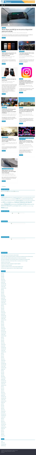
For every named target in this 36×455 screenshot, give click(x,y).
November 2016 (3, 424)
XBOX (26, 32)
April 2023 (2, 325)
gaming (24, 56)
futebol (9, 202)
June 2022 (2, 338)
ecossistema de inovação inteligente (6, 143)
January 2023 (3, 330)
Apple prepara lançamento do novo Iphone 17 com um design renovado (9, 54)
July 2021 (2, 353)
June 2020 (2, 372)
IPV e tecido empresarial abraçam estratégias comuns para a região (9, 140)
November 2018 (3, 398)
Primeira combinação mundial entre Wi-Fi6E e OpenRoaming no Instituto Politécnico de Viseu (26, 110)
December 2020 (3, 363)
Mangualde (11, 115)
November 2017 (3, 415)
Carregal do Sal (15, 197)
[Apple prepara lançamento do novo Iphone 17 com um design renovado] (9, 41)
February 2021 (3, 360)
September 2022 (3, 335)
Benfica (12, 197)
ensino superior (19, 200)
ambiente (9, 197)
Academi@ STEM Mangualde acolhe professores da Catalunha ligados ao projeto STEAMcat (9, 110)
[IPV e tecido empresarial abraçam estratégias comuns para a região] (9, 127)
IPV (16, 143)
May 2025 (2, 292)
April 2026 (2, 277)
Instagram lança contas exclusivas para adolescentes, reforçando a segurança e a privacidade (26, 82)
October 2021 (3, 350)
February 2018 (3, 411)
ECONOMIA (9, 168)
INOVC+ (14, 143)
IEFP (13, 202)
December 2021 (3, 347)
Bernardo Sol (28, 55)
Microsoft (20, 32)
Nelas (33, 204)
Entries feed (3, 442)
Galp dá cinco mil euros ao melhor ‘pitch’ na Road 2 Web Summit (26, 142)
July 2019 (2, 386)
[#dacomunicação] (2, 5)
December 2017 (3, 414)
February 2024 (3, 312)
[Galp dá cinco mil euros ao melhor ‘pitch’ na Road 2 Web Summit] (26, 127)
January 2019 (3, 395)
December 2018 (3, 396)
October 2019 (3, 383)
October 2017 (3, 417)
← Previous (3, 186)
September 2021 (3, 351)
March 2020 (3, 376)
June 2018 (2, 405)
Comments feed (3, 444)
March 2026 (3, 279)
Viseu (2, 208)
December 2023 (3, 315)
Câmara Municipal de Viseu (27, 198)
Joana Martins (10, 32)
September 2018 (3, 401)
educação (8, 115)
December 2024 (3, 299)
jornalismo (2, 204)
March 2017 (3, 421)
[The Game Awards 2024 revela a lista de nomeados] (26, 41)
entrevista (24, 200)
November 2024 (3, 301)
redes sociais (28, 86)
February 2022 (3, 344)
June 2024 (2, 306)
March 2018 (3, 409)
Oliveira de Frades (5, 205)
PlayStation (28, 56)
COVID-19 (17, 199)
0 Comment (14, 32)
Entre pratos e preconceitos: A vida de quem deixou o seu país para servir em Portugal (14, 260)
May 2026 (2, 276)
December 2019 (3, 380)
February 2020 (3, 377)
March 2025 (3, 295)
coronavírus (13, 198)
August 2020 (3, 369)
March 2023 (3, 327)
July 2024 (2, 305)
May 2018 (2, 406)
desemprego (2, 200)
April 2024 (2, 309)
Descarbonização (25, 145)
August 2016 (3, 428)
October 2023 (3, 318)
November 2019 (3, 382)
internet (32, 115)
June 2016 (2, 431)
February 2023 (3, 328)
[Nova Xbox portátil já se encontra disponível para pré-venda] (18, 8)
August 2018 (3, 402)
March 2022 (3, 343)
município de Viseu (22, 204)
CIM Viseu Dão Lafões (28, 197)
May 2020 (2, 373)
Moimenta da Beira (14, 204)
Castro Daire (20, 197)
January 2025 (3, 298)
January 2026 (3, 282)
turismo (24, 205)
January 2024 (3, 314)
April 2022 (2, 341)
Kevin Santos (27, 144)
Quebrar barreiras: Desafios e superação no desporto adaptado (10, 263)
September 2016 (3, 427)
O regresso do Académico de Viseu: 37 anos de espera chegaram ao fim (12, 266)
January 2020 (3, 379)
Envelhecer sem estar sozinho (5, 262)
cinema (5, 198)
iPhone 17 (7, 57)
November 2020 (3, 364)
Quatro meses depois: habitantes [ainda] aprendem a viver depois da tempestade (13, 257)
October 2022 (3, 334)
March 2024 (3, 311)
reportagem (16, 205)
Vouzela (6, 207)
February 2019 (3, 393)
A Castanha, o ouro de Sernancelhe (6, 265)
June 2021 (2, 354)
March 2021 (3, 359)
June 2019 (2, 388)
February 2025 (3, 296)
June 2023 (2, 322)
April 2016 (2, 434)
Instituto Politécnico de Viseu (27, 115)
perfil (10, 205)
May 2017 (2, 418)
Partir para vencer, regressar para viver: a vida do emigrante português (11, 268)
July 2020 (2, 370)
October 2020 (3, 366)
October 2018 (3, 399)
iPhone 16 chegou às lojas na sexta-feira (9, 79)
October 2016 (3, 425)
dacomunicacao (4, 107)
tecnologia (23, 32)
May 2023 (2, 324)
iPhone (9, 175)
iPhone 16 (8, 82)
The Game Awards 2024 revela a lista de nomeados (26, 53)
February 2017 (3, 422)
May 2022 (2, 340)
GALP (29, 145)
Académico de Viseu (4, 197)
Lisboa (31, 145)
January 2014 (3, 435)
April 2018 (2, 408)
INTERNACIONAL (22, 51)
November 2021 (3, 348)
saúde (20, 205)
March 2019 (3, 392)
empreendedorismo (13, 200)
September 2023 (3, 319)
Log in (2, 441)
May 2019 (2, 389)
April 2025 (2, 293)
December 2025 (3, 283)
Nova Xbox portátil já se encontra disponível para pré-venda (17, 30)
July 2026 (2, 273)
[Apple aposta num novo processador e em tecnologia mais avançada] (9, 158)
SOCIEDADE (3, 27)
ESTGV (6, 202)
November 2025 (3, 285)
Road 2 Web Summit (24, 146)
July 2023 (2, 321)
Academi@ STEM (4, 115)
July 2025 (2, 289)
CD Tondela (23, 197)
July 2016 (2, 430)
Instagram (24, 86)
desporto (6, 200)
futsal (12, 202)
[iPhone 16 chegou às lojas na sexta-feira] (9, 67)
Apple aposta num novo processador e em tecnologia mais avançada (9, 171)
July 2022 (2, 337)
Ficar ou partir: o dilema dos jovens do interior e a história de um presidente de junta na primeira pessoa (17, 256)
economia (8, 200)
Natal (31, 204)
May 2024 (2, 308)
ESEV (2, 137)
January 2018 (3, 412)
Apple (6, 175)
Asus (18, 32)
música (28, 204)
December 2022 (3, 331)
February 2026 (3, 280)
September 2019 (3, 385)
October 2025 (3, 286)
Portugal (20, 146)
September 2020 (3, 367)
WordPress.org (3, 445)
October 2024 (3, 302)
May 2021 (2, 356)
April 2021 (2, 357)
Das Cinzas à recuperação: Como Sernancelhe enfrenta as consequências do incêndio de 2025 (15, 259)
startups (28, 146)
